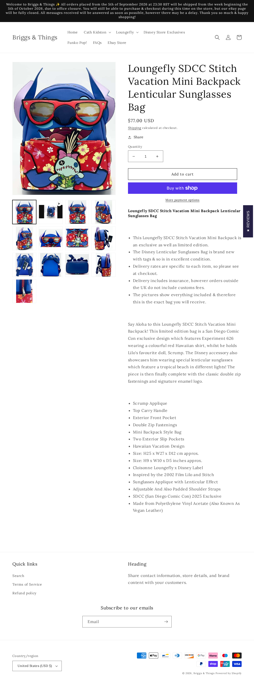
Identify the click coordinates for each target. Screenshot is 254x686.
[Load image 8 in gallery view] (24, 265)
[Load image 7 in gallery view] (103, 238)
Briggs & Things (204, 673)
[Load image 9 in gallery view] (51, 265)
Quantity (135, 146)
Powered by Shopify (229, 673)
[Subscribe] (165, 622)
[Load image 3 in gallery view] (103, 212)
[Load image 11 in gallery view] (103, 265)
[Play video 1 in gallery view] (51, 212)
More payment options (182, 200)
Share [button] (139, 137)
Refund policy (24, 593)
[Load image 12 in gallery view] (24, 291)
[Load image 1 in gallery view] (24, 212)
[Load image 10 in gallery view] (77, 265)
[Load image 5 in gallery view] (51, 238)
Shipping (134, 128)
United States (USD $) (35, 666)
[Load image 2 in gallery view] (77, 212)
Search (18, 575)
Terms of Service (27, 584)
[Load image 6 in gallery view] (77, 238)
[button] (97, 32)
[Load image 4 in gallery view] (24, 238)
